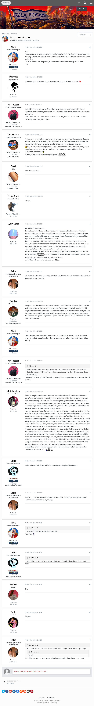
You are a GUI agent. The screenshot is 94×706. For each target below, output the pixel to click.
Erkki (13, 166)
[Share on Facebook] (6, 691)
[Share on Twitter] (3, 691)
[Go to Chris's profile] (13, 471)
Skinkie (13, 584)
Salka (13, 271)
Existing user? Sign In (66, 9)
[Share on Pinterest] (31, 691)
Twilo (13, 612)
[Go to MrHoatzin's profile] (13, 115)
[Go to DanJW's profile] (13, 311)
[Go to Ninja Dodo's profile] (13, 206)
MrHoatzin (13, 104)
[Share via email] (28, 691)
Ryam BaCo (13, 224)
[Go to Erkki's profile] (13, 177)
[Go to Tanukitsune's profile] (13, 145)
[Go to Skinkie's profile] (13, 595)
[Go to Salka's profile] (13, 284)
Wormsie (13, 77)
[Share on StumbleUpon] (24, 691)
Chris (13, 461)
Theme (41, 698)
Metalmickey (13, 391)
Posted (34, 47)
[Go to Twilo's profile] (13, 622)
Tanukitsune (13, 134)
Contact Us (51, 698)
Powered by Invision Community (47, 702)
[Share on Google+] (10, 691)
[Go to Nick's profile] (5, 39)
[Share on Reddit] (21, 691)
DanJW (13, 301)
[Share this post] (89, 47)
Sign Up (82, 9)
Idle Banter (35, 40)
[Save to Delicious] (17, 691)
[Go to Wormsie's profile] (13, 87)
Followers (83, 34)
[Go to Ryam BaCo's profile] (13, 234)
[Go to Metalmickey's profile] (13, 401)
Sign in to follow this (10, 34)
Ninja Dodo (13, 196)
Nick (13, 40)
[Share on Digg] (14, 691)
